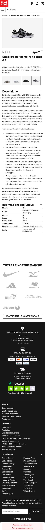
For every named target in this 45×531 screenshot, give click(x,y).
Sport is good (28, 474)
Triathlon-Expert (29, 482)
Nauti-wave (6, 488)
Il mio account (7, 408)
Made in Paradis (8, 485)
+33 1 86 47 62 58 (22, 343)
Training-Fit (28, 477)
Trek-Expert (28, 480)
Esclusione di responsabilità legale (16, 438)
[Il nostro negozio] (31, 3)
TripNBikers (28, 485)
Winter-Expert (28, 491)
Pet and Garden (29, 460)
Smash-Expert (29, 466)
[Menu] (3, 9)
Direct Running (8, 463)
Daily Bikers (7, 460)
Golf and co (6, 474)
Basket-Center (8, 458)
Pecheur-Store (29, 458)
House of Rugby (8, 480)
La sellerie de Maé (9, 482)
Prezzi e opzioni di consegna (14, 443)
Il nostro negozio (8, 449)
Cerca (12, 9)
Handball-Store (8, 477)
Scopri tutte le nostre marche (22, 316)
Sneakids (27, 471)
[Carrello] (43, 3)
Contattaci (22, 336)
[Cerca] (8, 9)
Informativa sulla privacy (12, 446)
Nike (7, 52)
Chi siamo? (6, 427)
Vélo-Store (27, 488)
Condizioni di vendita (10, 432)
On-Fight (5, 491)
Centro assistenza (9, 411)
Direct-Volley (7, 466)
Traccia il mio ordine (10, 413)
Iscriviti (36, 511)
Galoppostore (7, 471)
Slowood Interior (30, 463)
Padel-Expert (7, 493)
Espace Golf (7, 469)
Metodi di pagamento (10, 441)
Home (4, 15)
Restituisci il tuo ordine (22, 378)
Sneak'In (27, 469)
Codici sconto (7, 419)
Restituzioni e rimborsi (11, 435)
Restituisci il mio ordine (11, 416)
